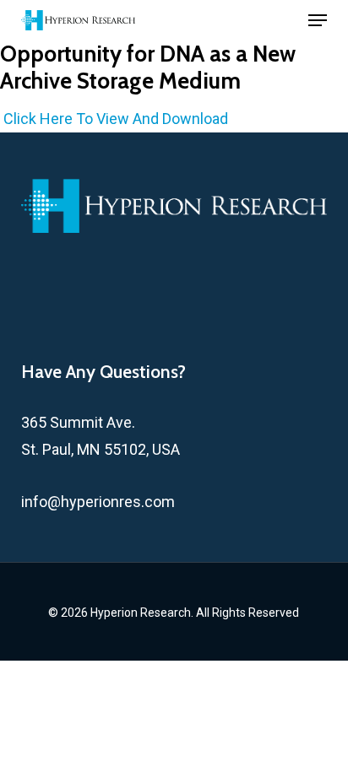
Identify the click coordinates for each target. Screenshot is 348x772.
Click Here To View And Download (115, 118)
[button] (317, 20)
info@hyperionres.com (98, 501)
